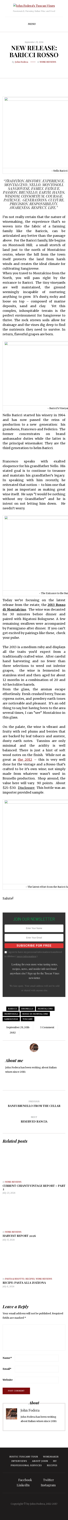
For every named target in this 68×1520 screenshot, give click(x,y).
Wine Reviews (48, 62)
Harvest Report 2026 (19, 1236)
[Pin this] (41, 67)
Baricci (12, 1008)
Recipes (30, 1278)
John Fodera (21, 62)
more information (26, 956)
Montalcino (45, 1008)
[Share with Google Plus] (36, 67)
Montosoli (11, 1014)
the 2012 (25, 760)
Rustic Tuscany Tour (23, 1456)
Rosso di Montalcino (35, 1014)
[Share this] (26, 67)
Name (7, 1357)
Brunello (27, 1008)
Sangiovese (11, 1019)
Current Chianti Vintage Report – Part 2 (34, 1187)
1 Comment (47, 1027)
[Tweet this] (31, 67)
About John (40, 1461)
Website (8, 1379)
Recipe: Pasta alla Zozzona (24, 1282)
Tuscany (27, 1019)
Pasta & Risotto (14, 1278)
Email (7, 1368)
